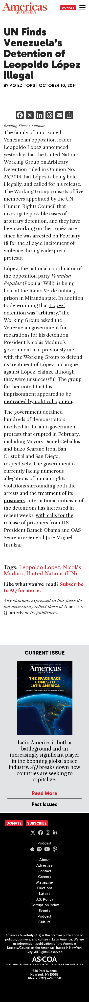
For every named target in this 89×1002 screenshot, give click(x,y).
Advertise (44, 865)
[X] (30, 115)
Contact (44, 871)
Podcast (44, 843)
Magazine (44, 882)
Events (44, 910)
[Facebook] (20, 115)
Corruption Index (44, 905)
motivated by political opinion (38, 401)
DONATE (68, 7)
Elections (44, 888)
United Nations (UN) (51, 573)
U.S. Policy (44, 899)
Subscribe (36, 823)
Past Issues (44, 804)
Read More (44, 793)
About (44, 860)
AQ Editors (22, 85)
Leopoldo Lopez (39, 567)
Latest (44, 894)
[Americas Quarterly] (24, 8)
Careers (44, 877)
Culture (44, 922)
